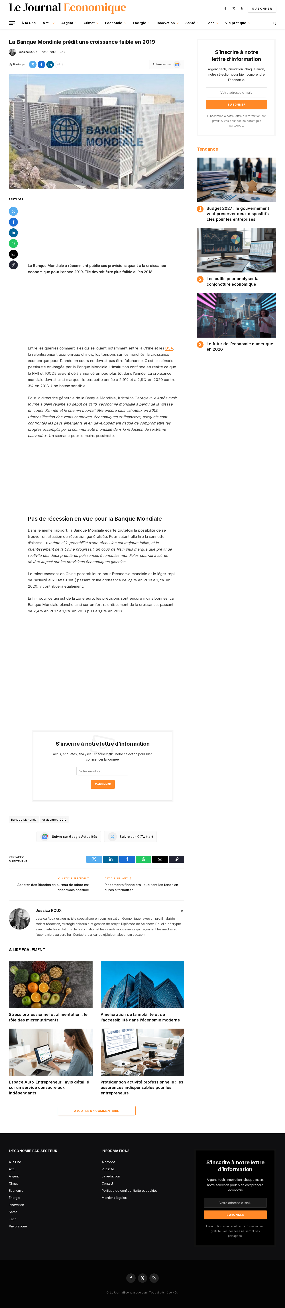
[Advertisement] (108, 229)
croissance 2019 (54, 819)
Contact (107, 1183)
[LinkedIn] (13, 232)
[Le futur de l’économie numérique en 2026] (236, 315)
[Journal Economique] (68, 8)
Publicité (108, 1169)
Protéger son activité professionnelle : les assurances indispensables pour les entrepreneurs (142, 1087)
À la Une (28, 23)
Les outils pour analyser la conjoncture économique (233, 281)
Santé (190, 23)
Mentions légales (114, 1198)
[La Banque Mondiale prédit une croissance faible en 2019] (96, 131)
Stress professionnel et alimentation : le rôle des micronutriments (48, 1017)
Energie (139, 23)
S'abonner (262, 8)
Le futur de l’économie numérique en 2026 (240, 346)
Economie (113, 23)
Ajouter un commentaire (96, 1111)
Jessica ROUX (27, 52)
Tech (210, 23)
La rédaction (111, 1176)
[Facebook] (13, 221)
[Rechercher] (274, 23)
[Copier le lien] (13, 264)
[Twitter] (13, 211)
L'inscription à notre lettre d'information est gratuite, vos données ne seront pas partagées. (236, 120)
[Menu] (12, 23)
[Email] (13, 254)
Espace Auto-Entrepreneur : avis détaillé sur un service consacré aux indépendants (49, 1087)
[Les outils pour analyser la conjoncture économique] (236, 250)
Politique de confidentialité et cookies (130, 1190)
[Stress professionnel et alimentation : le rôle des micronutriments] (51, 985)
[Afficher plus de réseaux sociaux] (59, 64)
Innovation (166, 23)
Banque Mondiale (24, 819)
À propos (108, 1162)
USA (169, 348)
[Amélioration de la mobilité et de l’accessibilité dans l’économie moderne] (142, 985)
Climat (89, 23)
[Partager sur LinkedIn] (50, 64)
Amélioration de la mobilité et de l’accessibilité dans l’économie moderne (140, 1017)
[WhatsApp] (13, 243)
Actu (47, 23)
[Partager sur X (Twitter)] (33, 64)
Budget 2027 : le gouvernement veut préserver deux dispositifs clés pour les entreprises (238, 214)
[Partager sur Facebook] (41, 64)
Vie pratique (235, 23)
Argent (67, 23)
